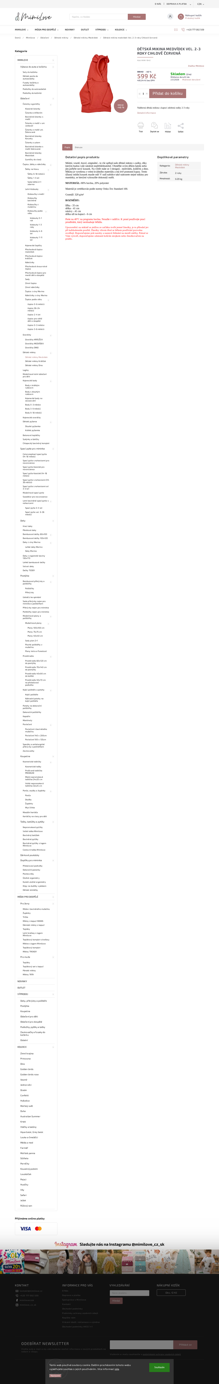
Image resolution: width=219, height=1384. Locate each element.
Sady (27, 279)
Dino (22, 1063)
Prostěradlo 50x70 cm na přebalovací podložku (35, 682)
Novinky (22, 981)
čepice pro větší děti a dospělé (35, 319)
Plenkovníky (28, 873)
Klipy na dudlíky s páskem (34, 886)
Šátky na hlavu (32, 169)
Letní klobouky (31, 189)
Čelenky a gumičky (31, 104)
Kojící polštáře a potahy (33, 689)
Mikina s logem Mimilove (34, 943)
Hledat (137, 17)
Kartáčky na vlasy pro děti (35, 816)
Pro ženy (24, 903)
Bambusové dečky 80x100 (35, 534)
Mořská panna (27, 1153)
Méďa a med (26, 1142)
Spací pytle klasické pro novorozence (33, 468)
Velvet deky (28, 566)
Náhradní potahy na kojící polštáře (34, 699)
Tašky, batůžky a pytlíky (32, 821)
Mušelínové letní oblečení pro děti (35, 375)
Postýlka (24, 575)
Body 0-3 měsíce (33, 404)
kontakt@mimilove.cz (31, 1291)
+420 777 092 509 (29, 1295)
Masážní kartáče (30, 812)
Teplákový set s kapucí (33, 966)
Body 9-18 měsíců (33, 412)
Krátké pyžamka (32, 430)
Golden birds (26, 1069)
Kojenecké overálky (32, 417)
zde (117, 1369)
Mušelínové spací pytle (33, 492)
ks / (171, 1292)
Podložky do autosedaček (34, 89)
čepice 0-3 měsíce (36, 325)
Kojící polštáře (31, 694)
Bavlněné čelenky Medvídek (33, 154)
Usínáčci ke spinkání (32, 597)
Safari (23, 1195)
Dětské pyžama (30, 421)
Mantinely (27, 720)
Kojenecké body (30, 380)
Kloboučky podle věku (35, 212)
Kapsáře (26, 716)
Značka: (196, 66)
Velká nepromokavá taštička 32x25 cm (34, 784)
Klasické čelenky (32, 108)
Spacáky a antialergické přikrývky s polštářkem (34, 745)
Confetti (24, 1095)
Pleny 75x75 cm (35, 631)
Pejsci (23, 1179)
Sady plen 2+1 (31, 640)
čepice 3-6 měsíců (36, 329)
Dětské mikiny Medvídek (36, 357)
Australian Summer (30, 1116)
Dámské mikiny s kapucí (33, 925)
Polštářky (29, 588)
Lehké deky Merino (33, 547)
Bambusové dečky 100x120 (35, 538)
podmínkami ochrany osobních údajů (162, 1354)
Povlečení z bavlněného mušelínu (36, 730)
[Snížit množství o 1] (139, 93)
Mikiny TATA (28, 974)
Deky (22, 520)
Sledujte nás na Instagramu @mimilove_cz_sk (122, 1244)
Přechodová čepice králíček (33, 257)
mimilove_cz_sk (28, 1304)
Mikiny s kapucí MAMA (33, 921)
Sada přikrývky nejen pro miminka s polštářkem (34, 602)
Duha (23, 1111)
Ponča (28, 795)
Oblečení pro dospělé (31, 1021)
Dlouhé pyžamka (32, 426)
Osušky (28, 799)
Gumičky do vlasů (33, 159)
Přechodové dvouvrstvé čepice (36, 267)
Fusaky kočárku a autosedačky (31, 83)
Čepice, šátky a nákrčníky (34, 164)
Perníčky (24, 1163)
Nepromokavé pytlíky (33, 827)
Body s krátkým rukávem (32, 386)
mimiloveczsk (27, 1300)
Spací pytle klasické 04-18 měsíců (35, 474)
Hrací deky (27, 526)
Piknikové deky (29, 530)
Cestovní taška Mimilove (34, 849)
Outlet (21, 987)
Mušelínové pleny (33, 623)
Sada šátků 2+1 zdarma (34, 183)
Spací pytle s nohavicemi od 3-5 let (35, 487)
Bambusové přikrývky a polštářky (33, 582)
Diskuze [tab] (79, 147)
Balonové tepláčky (31, 435)
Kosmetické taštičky (32, 761)
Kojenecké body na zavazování (33, 399)
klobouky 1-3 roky (36, 225)
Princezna (25, 1058)
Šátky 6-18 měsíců (36, 174)
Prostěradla (28, 656)
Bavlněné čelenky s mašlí (34, 117)
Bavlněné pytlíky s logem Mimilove (34, 844)
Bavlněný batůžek (31, 835)
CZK (199, 4)
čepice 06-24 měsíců (34, 309)
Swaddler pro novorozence (35, 496)
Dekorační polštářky (32, 712)
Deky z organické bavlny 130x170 (34, 556)
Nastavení (55, 1376)
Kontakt (66, 1304)
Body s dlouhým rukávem (32, 392)
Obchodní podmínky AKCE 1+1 (77, 1326)
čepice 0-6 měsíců (36, 304)
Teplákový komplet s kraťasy (36, 939)
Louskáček (25, 1174)
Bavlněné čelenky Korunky (33, 137)
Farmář (24, 1147)
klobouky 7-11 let (36, 238)
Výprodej (22, 994)
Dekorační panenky (31, 869)
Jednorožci (25, 1084)
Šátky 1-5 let (33, 178)
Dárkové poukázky (29, 855)
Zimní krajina (27, 1053)
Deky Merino (31, 551)
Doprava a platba (177, 4)
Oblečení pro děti (29, 1016)
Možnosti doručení (191, 79)
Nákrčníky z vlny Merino (36, 295)
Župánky (29, 803)
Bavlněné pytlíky (30, 839)
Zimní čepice (31, 283)
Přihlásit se (185, 1344)
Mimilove (22, 60)
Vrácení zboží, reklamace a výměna (81, 1322)
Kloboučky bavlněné (32, 199)
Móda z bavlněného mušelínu (36, 909)
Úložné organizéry (31, 878)
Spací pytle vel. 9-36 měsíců (34, 513)
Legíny (26, 370)
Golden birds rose (29, 1074)
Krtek (23, 1121)
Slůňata (24, 1158)
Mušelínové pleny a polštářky (32, 616)
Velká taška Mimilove (33, 831)
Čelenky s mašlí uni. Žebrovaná (34, 130)
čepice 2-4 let (34, 314)
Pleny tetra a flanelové (36, 651)
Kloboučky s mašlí (36, 194)
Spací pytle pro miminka (32, 448)
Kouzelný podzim (29, 1168)
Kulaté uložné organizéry (34, 882)
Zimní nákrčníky (32, 287)
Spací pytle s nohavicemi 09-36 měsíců (36, 481)
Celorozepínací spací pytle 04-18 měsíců (35, 455)
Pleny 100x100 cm (36, 627)
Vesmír (24, 1079)
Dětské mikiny (29, 352)
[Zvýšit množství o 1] (146, 93)
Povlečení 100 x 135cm (35, 739)
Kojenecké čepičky (33, 245)
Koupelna (25, 756)
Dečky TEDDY (29, 570)
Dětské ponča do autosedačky (30, 77)
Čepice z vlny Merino (34, 291)
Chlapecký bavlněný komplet (36, 443)
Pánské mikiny (29, 970)
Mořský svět (26, 1106)
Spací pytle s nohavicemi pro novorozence (36, 461)
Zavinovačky (28, 751)
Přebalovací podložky (32, 865)
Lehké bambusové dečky (34, 562)
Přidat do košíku (168, 93)
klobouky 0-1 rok (36, 219)
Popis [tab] (67, 147)
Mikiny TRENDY (30, 951)
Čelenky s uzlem (32, 142)
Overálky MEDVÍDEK (34, 343)
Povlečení (27, 724)
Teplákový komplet (31, 947)
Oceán (23, 1090)
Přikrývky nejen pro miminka (36, 607)
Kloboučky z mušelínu (33, 205)
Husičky (24, 1184)
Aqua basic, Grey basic (31, 1132)
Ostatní (24, 1040)
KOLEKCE (22, 1046)
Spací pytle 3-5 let (33, 508)
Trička (25, 917)
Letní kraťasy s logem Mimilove (33, 934)
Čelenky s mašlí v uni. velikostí (35, 124)
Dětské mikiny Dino (34, 365)
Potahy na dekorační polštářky (32, 706)
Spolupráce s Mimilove (74, 1299)
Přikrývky (29, 592)
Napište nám (69, 1317)
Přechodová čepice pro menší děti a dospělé (35, 273)
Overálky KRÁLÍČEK (34, 339)
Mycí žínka (30, 807)
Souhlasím (159, 1367)
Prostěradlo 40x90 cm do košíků (35, 674)
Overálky (27, 334)
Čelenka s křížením (33, 112)
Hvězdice (25, 1100)
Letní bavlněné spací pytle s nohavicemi (36, 501)
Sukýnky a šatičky (31, 439)
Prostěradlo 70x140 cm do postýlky (36, 668)
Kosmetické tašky (33, 766)
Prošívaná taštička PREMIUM (33, 771)
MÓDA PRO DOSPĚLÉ (27, 896)
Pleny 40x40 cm (35, 635)
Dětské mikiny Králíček (35, 361)
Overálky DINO (31, 347)
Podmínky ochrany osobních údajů (80, 1313)
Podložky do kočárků (32, 93)
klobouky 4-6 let (36, 232)
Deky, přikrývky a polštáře (33, 1000)
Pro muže (25, 957)
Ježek (23, 1200)
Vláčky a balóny (28, 1127)
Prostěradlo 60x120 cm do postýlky (36, 661)
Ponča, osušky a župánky (34, 790)
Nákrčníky (29, 262)
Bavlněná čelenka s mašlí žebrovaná (34, 147)
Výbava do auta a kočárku (33, 66)
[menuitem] (23, 30)
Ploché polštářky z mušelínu (33, 645)
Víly (22, 1189)
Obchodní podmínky (72, 1308)
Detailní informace (146, 112)
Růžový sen (26, 1205)
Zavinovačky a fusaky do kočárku (32, 1033)
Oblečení (24, 98)
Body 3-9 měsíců (33, 408)
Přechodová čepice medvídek (33, 250)
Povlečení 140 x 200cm (36, 735)
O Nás (158, 4)
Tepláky (26, 929)
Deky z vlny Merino (31, 542)
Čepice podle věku (33, 299)
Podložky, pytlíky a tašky (32, 1027)
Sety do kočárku (30, 72)
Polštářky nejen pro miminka (36, 611)
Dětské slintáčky (30, 890)
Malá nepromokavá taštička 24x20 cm (34, 778)
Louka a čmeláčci (29, 1137)
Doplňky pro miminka (31, 860)
